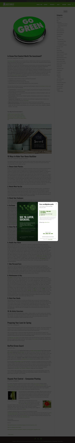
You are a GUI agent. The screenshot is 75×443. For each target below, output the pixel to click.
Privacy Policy (50, 239)
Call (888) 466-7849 (48, 233)
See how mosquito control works (48, 236)
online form (46, 222)
